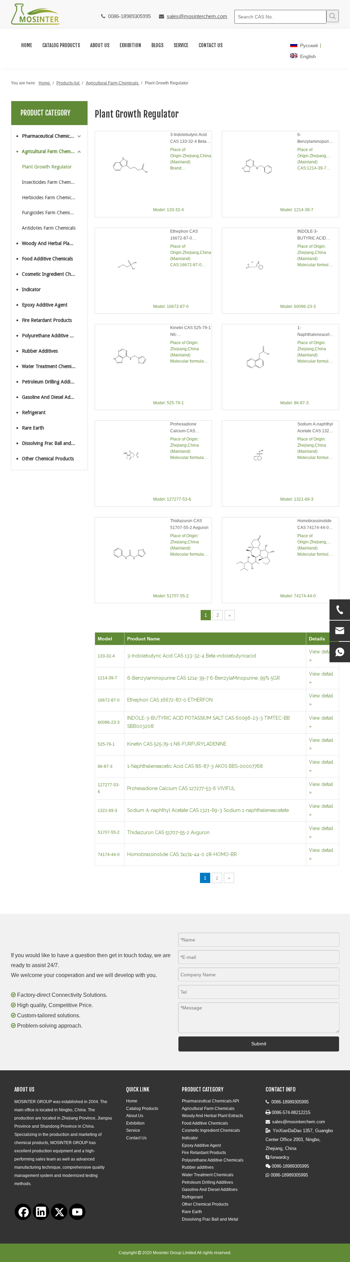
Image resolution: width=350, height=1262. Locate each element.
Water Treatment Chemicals (50, 366)
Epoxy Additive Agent (44, 305)
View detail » (321, 656)
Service (133, 1130)
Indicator (31, 289)
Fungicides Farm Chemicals (49, 212)
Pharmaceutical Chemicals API (52, 136)
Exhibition (135, 1123)
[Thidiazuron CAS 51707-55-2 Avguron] (132, 554)
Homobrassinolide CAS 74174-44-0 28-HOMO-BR (314, 524)
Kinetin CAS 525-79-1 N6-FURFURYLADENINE (190, 331)
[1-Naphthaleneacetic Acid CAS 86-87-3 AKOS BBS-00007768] (259, 361)
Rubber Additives (40, 351)
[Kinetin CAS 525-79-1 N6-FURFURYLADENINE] (132, 361)
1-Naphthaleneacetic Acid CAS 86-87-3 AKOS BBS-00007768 (315, 331)
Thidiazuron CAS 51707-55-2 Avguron (189, 524)
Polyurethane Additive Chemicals (52, 335)
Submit (258, 1043)
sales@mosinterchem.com (197, 16)
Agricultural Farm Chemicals (50, 151)
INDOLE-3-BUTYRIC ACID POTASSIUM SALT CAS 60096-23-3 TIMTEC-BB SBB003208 (314, 235)
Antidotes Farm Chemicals (49, 228)
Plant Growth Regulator (47, 166)
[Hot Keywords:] (332, 16)
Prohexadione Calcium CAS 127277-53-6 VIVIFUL (190, 428)
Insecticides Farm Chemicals (50, 182)
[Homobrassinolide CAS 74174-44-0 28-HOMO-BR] (259, 555)
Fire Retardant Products (47, 320)
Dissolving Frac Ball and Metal (52, 443)
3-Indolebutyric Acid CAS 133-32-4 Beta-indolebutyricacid (189, 138)
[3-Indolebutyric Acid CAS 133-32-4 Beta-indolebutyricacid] (132, 168)
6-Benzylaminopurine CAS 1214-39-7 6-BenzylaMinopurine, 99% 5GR (315, 138)
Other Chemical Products (48, 458)
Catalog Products (142, 1108)
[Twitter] (59, 1212)
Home (131, 1101)
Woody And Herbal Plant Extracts (52, 243)
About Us (134, 1115)
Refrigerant (33, 412)
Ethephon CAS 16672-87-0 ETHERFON (184, 235)
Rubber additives (198, 1167)
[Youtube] (77, 1212)
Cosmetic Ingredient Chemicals (52, 274)
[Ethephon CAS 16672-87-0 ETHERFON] (132, 265)
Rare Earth (33, 428)
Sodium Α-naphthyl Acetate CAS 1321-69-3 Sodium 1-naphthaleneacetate (315, 428)
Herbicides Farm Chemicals (49, 197)
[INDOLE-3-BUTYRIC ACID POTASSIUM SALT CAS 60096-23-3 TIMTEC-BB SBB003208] (259, 265)
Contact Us (136, 1138)
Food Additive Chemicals (47, 258)
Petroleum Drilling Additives (51, 381)
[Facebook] (23, 1212)
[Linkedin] (41, 1212)
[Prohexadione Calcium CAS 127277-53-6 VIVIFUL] (132, 458)
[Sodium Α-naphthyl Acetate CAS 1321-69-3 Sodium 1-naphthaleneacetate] (259, 459)
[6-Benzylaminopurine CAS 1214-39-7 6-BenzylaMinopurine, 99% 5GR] (259, 168)
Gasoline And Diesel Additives (52, 397)
